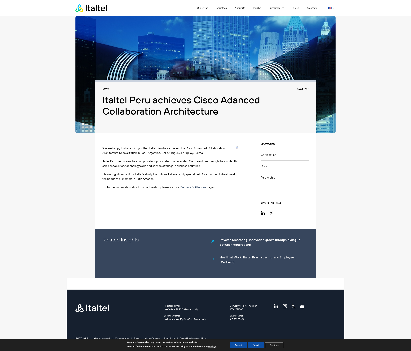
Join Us (295, 7)
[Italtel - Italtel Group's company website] (91, 8)
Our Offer (202, 7)
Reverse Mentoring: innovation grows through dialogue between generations (260, 242)
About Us (240, 7)
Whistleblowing (122, 338)
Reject (256, 345)
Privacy (137, 338)
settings (212, 346)
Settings (274, 345)
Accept (238, 345)
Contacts (312, 7)
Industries (221, 7)
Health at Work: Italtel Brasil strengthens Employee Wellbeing (257, 259)
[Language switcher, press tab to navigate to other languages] (331, 8)
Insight (257, 7)
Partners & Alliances (193, 187)
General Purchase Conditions (192, 338)
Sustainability (276, 7)
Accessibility (169, 338)
